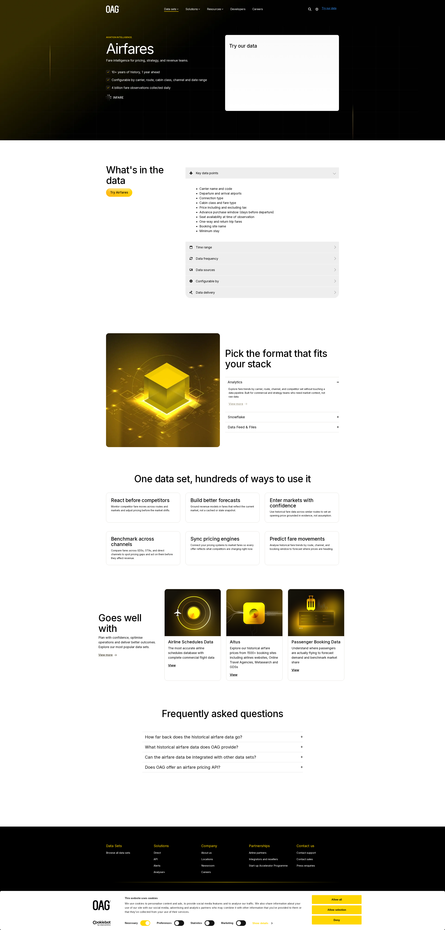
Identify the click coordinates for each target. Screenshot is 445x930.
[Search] (310, 9)
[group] (193, 634)
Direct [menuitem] (157, 853)
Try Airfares (119, 192)
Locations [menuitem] (207, 859)
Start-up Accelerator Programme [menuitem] (268, 865)
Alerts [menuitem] (157, 865)
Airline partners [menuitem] (257, 853)
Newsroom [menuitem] (208, 865)
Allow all (336, 899)
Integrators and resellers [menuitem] (263, 859)
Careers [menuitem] (206, 872)
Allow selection (336, 909)
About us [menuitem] (206, 853)
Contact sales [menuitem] (305, 859)
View (172, 665)
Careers (257, 9)
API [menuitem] (156, 859)
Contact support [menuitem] (306, 853)
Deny (337, 920)
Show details (260, 923)
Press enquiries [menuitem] (306, 865)
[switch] (179, 923)
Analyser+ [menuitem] (159, 872)
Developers (237, 9)
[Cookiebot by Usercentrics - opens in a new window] (102, 923)
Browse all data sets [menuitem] (118, 853)
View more (236, 404)
